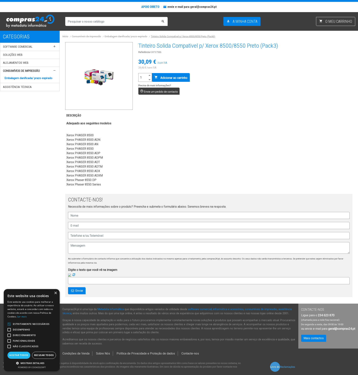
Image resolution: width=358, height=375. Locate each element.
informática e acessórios (228, 309)
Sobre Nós (103, 353)
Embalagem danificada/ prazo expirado (28, 78)
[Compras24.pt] (30, 21)
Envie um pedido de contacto (159, 91)
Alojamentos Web (16, 62)
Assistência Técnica (17, 87)
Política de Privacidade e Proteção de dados (146, 353)
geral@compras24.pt (341, 328)
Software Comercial (17, 46)
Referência (144, 52)
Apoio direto (150, 7)
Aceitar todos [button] (18, 355)
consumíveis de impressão (261, 309)
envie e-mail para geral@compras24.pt (192, 7)
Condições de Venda (76, 353)
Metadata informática (110, 309)
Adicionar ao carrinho (170, 77)
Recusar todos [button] (44, 355)
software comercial (200, 309)
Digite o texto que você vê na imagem (92, 270)
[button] (31, 363)
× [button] (55, 293)
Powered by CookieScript (32, 367)
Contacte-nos (190, 353)
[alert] (32, 330)
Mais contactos (314, 338)
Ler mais (22, 316)
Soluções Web (13, 54)
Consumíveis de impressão (21, 71)
